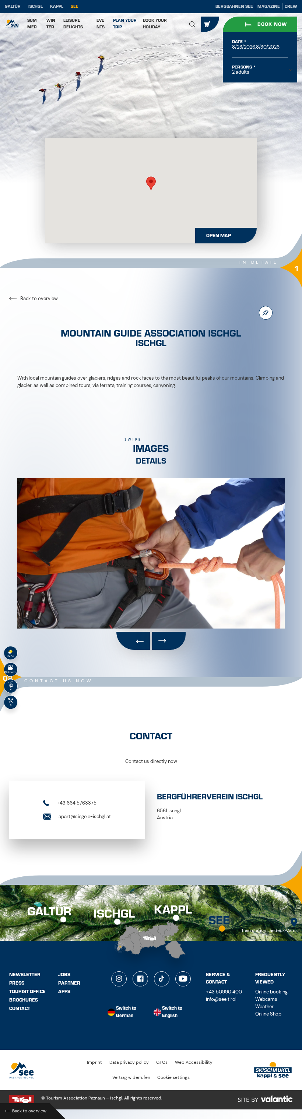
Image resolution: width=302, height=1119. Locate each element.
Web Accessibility (194, 1062)
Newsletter (25, 974)
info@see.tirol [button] (221, 999)
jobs (64, 974)
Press (16, 983)
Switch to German (126, 1012)
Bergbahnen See (234, 6)
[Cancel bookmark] (265, 312)
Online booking (271, 992)
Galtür (13, 6)
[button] (192, 24)
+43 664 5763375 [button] (76, 803)
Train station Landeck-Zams (269, 930)
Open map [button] (218, 235)
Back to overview (38, 298)
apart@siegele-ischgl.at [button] (84, 816)
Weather (264, 1006)
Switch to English (172, 1012)
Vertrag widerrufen (131, 1077)
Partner (69, 983)
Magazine (268, 6)
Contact (19, 1008)
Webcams (266, 999)
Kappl (56, 6)
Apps (64, 991)
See (74, 6)
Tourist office (27, 991)
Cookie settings (173, 1077)
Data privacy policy (129, 1062)
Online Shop (268, 1014)
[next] (169, 641)
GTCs (162, 1062)
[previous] (133, 641)
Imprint (94, 1062)
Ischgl (35, 6)
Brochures (23, 1000)
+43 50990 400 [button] (224, 992)
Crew (291, 6)
